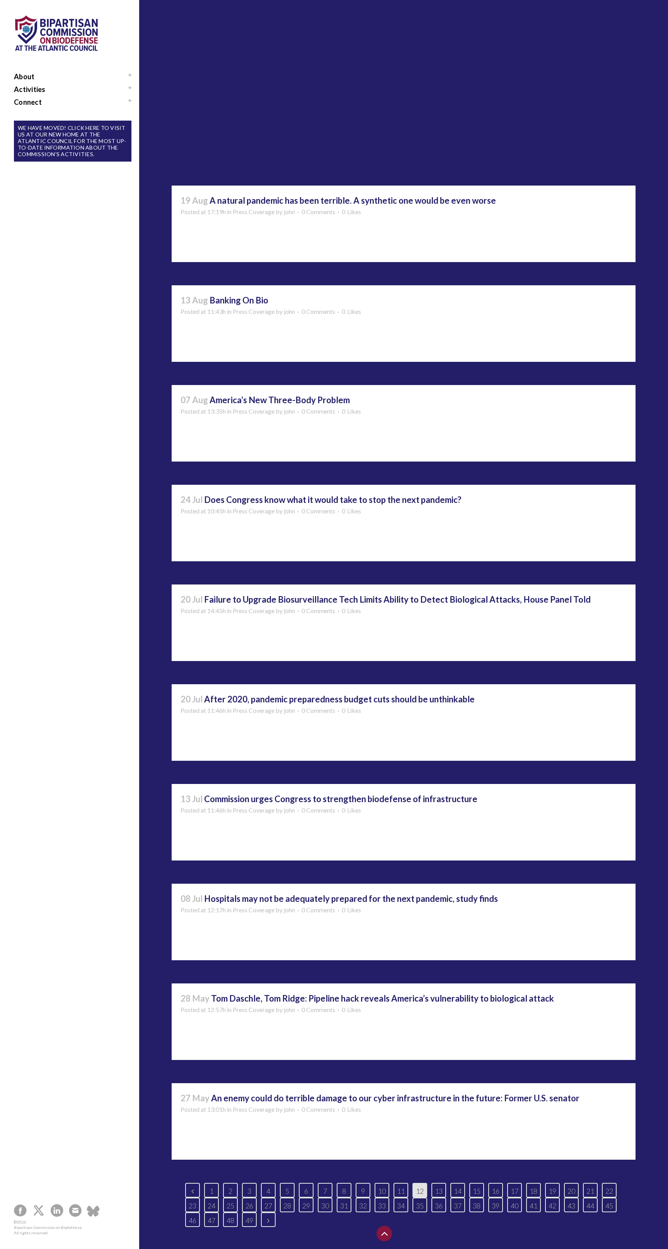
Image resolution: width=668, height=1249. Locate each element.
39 (495, 1205)
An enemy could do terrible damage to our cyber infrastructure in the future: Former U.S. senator (395, 1098)
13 (439, 1191)
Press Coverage (253, 211)
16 (495, 1191)
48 (230, 1220)
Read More (201, 242)
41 (533, 1205)
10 (382, 1191)
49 (249, 1220)
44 (590, 1205)
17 (514, 1191)
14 (458, 1191)
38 (477, 1205)
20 (571, 1191)
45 (609, 1205)
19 (552, 1191)
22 (609, 1191)
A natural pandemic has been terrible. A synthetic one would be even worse (353, 200)
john (289, 211)
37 (458, 1205)
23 (192, 1205)
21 (590, 1191)
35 (420, 1205)
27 (268, 1205)
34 (401, 1205)
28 (287, 1205)
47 (211, 1220)
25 (230, 1205)
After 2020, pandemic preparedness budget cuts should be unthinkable (339, 699)
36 (439, 1205)
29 (306, 1205)
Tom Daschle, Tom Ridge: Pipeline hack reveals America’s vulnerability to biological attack (382, 998)
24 (211, 1205)
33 (382, 1205)
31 (344, 1205)
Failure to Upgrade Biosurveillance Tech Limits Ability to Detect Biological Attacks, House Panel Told (397, 599)
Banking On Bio (239, 300)
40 (514, 1205)
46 (192, 1220)
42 (552, 1205)
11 (401, 1191)
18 (533, 1191)
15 (477, 1191)
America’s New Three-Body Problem (280, 400)
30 (325, 1205)
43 (571, 1205)
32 (363, 1205)
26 (249, 1205)
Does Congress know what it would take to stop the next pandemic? (332, 499)
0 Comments (318, 211)
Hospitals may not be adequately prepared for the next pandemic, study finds (351, 898)
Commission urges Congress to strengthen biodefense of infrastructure (340, 799)
